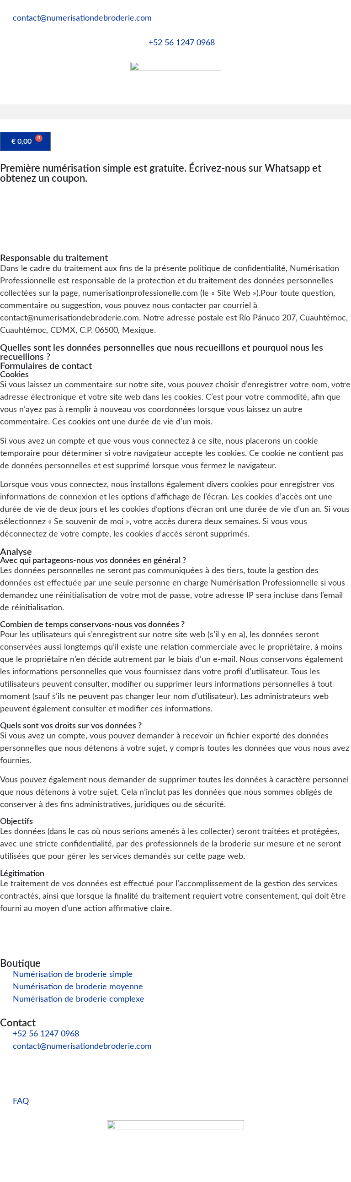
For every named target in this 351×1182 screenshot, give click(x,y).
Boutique (20, 964)
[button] (175, 111)
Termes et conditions (208, 1154)
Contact (18, 1023)
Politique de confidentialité (301, 1154)
